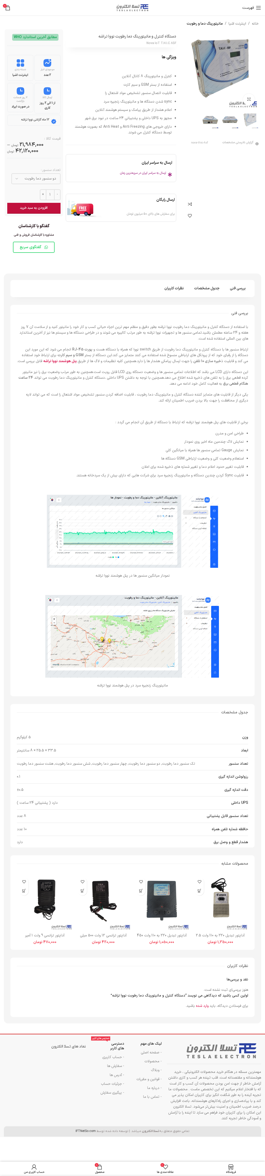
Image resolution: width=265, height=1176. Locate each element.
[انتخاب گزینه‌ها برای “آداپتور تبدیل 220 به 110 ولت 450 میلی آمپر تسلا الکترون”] (140, 890)
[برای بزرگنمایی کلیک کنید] (249, 99)
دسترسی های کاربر (108, 1045)
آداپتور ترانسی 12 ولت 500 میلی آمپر (103, 938)
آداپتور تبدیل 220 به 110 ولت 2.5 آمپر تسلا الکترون (220, 938)
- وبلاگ (156, 1070)
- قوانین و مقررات (149, 1079)
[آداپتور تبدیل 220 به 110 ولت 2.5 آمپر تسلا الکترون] (220, 903)
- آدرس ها (117, 1075)
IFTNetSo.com (86, 1131)
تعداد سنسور (51, 170)
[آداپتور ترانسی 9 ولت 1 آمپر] (45, 903)
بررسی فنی (238, 288)
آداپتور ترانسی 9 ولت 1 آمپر (44, 935)
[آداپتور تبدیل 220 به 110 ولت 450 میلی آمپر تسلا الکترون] (162, 903)
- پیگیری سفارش (112, 1092)
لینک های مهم (151, 1043)
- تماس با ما (152, 1097)
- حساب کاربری (113, 1057)
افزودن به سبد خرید (34, 208)
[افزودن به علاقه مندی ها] (190, 216)
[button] (199, 890)
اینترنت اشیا (237, 23)
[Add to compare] (190, 204)
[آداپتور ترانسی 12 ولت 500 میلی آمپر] (103, 903)
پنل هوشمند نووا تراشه (60, 361)
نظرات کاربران (174, 288)
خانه (255, 23)
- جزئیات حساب (112, 1084)
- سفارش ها (115, 1066)
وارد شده (202, 1006)
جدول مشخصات (206, 288)
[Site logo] (132, 7)
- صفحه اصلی (151, 1052)
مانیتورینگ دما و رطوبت (205, 23)
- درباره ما (154, 1088)
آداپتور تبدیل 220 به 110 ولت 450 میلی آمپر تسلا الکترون (162, 938)
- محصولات (153, 1061)
